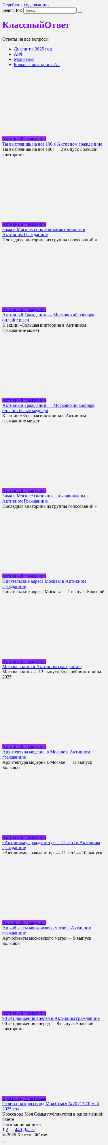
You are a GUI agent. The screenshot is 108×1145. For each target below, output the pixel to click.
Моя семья (24, 59)
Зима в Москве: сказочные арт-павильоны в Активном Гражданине (45, 498)
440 (18, 1129)
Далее (29, 1129)
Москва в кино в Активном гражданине (42, 666)
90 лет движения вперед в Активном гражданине (51, 1018)
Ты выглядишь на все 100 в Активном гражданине (52, 144)
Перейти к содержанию (25, 4)
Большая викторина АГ (37, 64)
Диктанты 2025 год (33, 48)
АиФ (19, 54)
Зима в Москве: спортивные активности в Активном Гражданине (43, 232)
